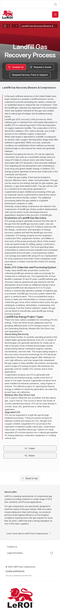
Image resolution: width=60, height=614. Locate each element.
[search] (55, 4)
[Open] (55, 14)
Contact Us (12, 547)
